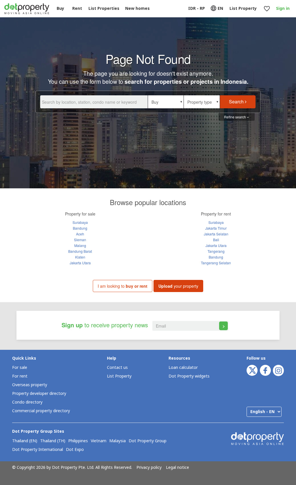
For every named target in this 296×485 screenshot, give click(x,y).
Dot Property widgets (189, 376)
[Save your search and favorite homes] (266, 8)
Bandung (80, 228)
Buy (60, 8)
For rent (19, 376)
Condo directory (27, 402)
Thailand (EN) (24, 441)
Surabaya (80, 222)
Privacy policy (149, 468)
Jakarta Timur (216, 228)
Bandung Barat (80, 251)
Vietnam (98, 441)
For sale (19, 368)
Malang (80, 245)
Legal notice (177, 468)
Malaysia (117, 441)
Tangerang (216, 251)
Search (237, 101)
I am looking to (122, 286)
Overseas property (29, 385)
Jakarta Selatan (216, 233)
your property (178, 286)
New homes (137, 8)
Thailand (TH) (52, 441)
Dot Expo (75, 450)
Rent (77, 8)
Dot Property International (37, 450)
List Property (119, 376)
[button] (166, 101)
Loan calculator (183, 368)
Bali (216, 239)
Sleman (80, 239)
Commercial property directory (41, 411)
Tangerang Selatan (216, 262)
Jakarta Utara (80, 262)
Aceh (80, 233)
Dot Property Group (147, 441)
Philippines (78, 441)
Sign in (283, 8)
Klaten (80, 256)
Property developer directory (39, 394)
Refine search (235, 116)
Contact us (117, 368)
